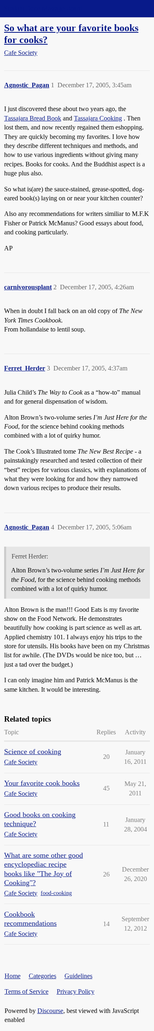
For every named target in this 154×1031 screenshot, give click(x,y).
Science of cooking (32, 751)
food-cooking (56, 893)
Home (13, 975)
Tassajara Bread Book (32, 118)
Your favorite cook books (42, 783)
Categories (42, 975)
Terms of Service (26, 991)
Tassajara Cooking (98, 118)
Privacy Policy (75, 991)
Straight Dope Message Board (43, 8)
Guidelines (78, 975)
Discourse (50, 1010)
